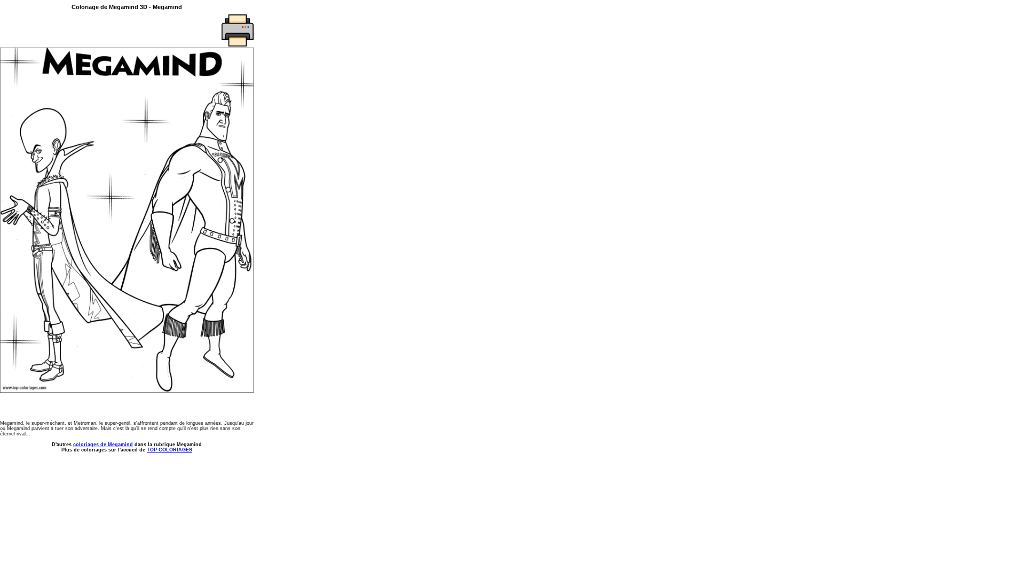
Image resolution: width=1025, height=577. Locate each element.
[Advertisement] (62, 30)
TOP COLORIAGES (169, 450)
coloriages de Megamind (103, 444)
